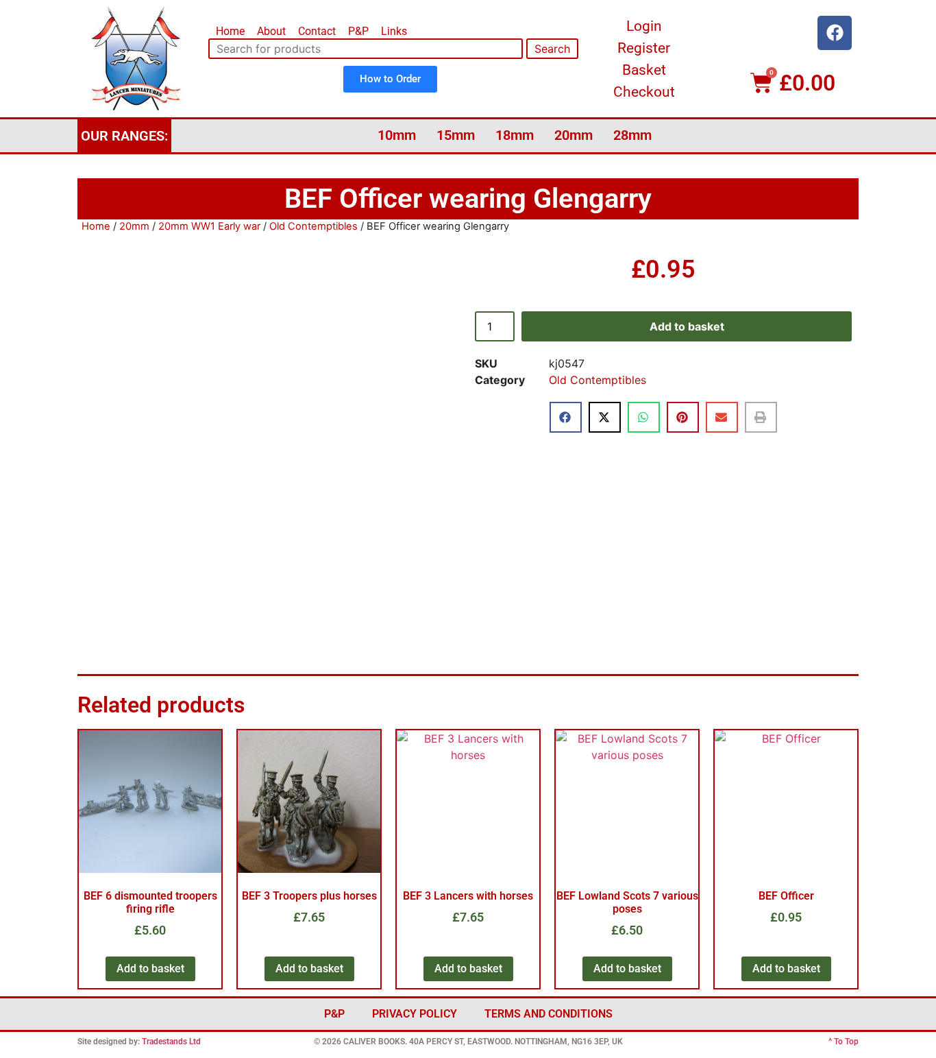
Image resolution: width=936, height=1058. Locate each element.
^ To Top (843, 1041)
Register (643, 48)
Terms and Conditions (548, 1013)
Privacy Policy (414, 1013)
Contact (317, 31)
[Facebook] (834, 33)
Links (394, 31)
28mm (632, 135)
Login (644, 26)
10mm (397, 135)
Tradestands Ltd (171, 1041)
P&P (358, 31)
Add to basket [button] (150, 968)
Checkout (644, 92)
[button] (566, 417)
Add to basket (687, 326)
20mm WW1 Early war (209, 226)
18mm (514, 135)
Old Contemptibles (313, 226)
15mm (455, 135)
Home (230, 31)
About (271, 31)
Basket (644, 70)
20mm (573, 135)
